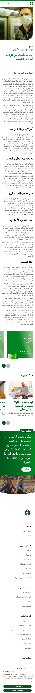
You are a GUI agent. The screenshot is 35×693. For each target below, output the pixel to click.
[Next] (4, 366)
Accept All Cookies (17, 686)
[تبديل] (4, 4)
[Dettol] (31, 4)
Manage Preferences (17, 690)
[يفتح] (8, 4)
